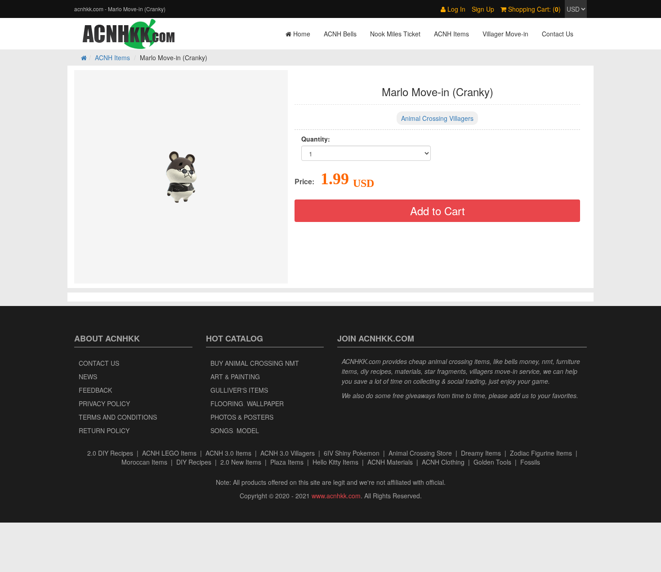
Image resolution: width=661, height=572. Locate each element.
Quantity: (315, 138)
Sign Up (483, 8)
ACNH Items (451, 33)
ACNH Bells (340, 33)
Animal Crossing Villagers (437, 118)
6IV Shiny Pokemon (352, 452)
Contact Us (557, 33)
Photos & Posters (241, 416)
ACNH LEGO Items (169, 452)
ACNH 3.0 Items (228, 452)
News (88, 376)
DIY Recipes (193, 461)
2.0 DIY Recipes (110, 452)
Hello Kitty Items (335, 461)
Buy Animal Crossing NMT (254, 363)
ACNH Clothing (443, 461)
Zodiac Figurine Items (541, 452)
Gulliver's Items (239, 390)
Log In (455, 8)
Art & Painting (235, 376)
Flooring (226, 403)
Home (300, 33)
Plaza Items (287, 461)
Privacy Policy (104, 403)
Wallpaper (265, 403)
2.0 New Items (240, 461)
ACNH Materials (390, 461)
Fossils (530, 461)
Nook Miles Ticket (395, 33)
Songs (221, 430)
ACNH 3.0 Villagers (287, 452)
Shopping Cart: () (533, 8)
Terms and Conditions (118, 416)
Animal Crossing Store (420, 452)
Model (248, 430)
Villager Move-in (505, 33)
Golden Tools (492, 461)
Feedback (95, 390)
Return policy (104, 430)
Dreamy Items (481, 452)
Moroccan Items (144, 461)
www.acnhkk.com (336, 495)
